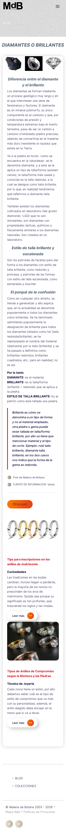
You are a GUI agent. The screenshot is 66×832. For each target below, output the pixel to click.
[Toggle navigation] (57, 6)
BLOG (7, 23)
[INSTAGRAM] (19, 824)
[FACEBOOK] (9, 824)
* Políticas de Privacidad (38, 812)
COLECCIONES (25, 786)
